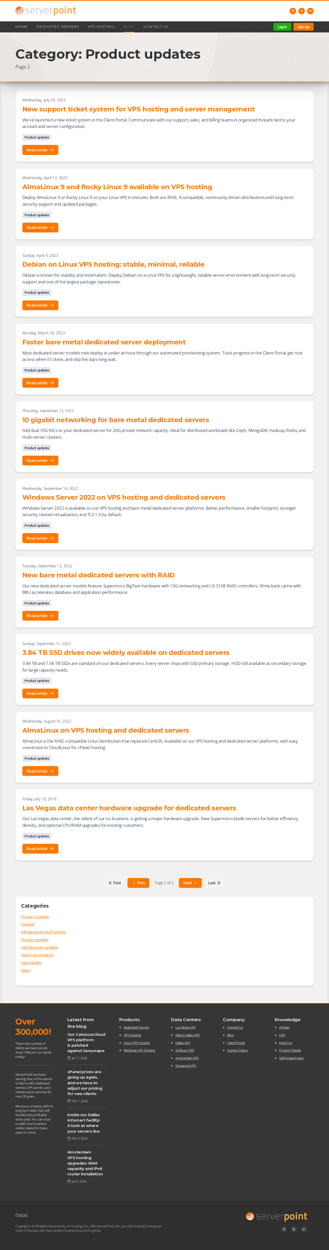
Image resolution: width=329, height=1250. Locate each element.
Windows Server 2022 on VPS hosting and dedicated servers (123, 497)
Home (21, 27)
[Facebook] (293, 11)
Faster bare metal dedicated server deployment (104, 342)
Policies (21, 1214)
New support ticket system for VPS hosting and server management (138, 109)
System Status (237, 1050)
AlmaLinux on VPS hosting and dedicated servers (105, 730)
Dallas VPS (182, 1042)
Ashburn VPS (184, 1050)
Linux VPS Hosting (137, 1042)
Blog (129, 27)
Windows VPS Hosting (139, 1050)
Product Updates (35, 916)
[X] (301, 11)
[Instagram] (310, 11)
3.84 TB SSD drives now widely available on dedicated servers (126, 652)
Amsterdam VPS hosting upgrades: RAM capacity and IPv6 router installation (85, 1163)
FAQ (282, 1035)
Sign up (303, 26)
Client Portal (235, 1042)
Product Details (290, 1050)
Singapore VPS (185, 1065)
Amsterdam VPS (186, 1058)
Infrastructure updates (39, 947)
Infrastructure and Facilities (43, 931)
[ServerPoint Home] (45, 11)
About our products (37, 954)
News (25, 970)
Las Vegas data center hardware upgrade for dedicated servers (129, 808)
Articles (284, 1027)
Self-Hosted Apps (291, 1058)
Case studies (31, 962)
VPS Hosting (101, 27)
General (27, 924)
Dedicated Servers (57, 27)
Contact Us (156, 27)
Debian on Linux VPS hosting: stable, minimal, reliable (113, 264)
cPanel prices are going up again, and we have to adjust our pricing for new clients (84, 1083)
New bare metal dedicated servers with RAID (98, 575)
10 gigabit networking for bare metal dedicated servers (115, 420)
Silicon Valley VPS (187, 1035)
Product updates (36, 137)
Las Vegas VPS (185, 1027)
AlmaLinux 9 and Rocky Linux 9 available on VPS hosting (117, 187)
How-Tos (285, 1042)
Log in (282, 26)
